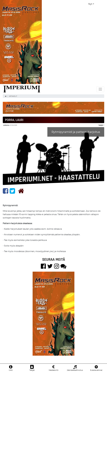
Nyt (90, 4)
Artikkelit (13, 96)
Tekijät (101, 125)
